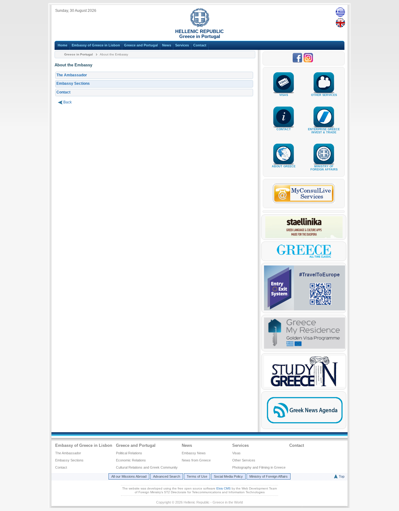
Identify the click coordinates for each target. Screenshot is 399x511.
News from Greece (196, 460)
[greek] (340, 12)
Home (62, 45)
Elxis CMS (223, 488)
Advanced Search (166, 476)
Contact (199, 45)
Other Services (243, 460)
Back (67, 102)
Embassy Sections (73, 83)
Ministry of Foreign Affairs (268, 476)
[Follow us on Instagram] (309, 62)
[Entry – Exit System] (304, 309)
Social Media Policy (228, 476)
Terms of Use (197, 476)
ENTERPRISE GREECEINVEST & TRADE (324, 131)
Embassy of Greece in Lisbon (96, 45)
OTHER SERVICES (324, 95)
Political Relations (129, 453)
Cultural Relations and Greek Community (147, 467)
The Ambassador (71, 75)
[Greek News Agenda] (304, 425)
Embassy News (194, 453)
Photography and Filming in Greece (259, 467)
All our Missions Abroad (129, 476)
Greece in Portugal (78, 54)
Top (341, 476)
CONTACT (283, 129)
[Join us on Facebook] (297, 62)
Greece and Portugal (141, 45)
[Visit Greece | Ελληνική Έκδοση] (304, 257)
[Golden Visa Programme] (304, 347)
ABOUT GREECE (284, 166)
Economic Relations (131, 460)
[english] (340, 23)
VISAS (283, 95)
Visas (236, 453)
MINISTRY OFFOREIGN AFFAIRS (324, 168)
